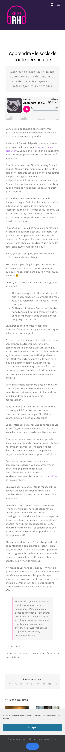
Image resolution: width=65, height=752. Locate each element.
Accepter (32, 727)
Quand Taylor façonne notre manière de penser (45, 708)
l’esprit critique (48, 476)
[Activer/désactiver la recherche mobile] (52, 4)
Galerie (51, 708)
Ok (32, 746)
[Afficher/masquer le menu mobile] (58, 4)
